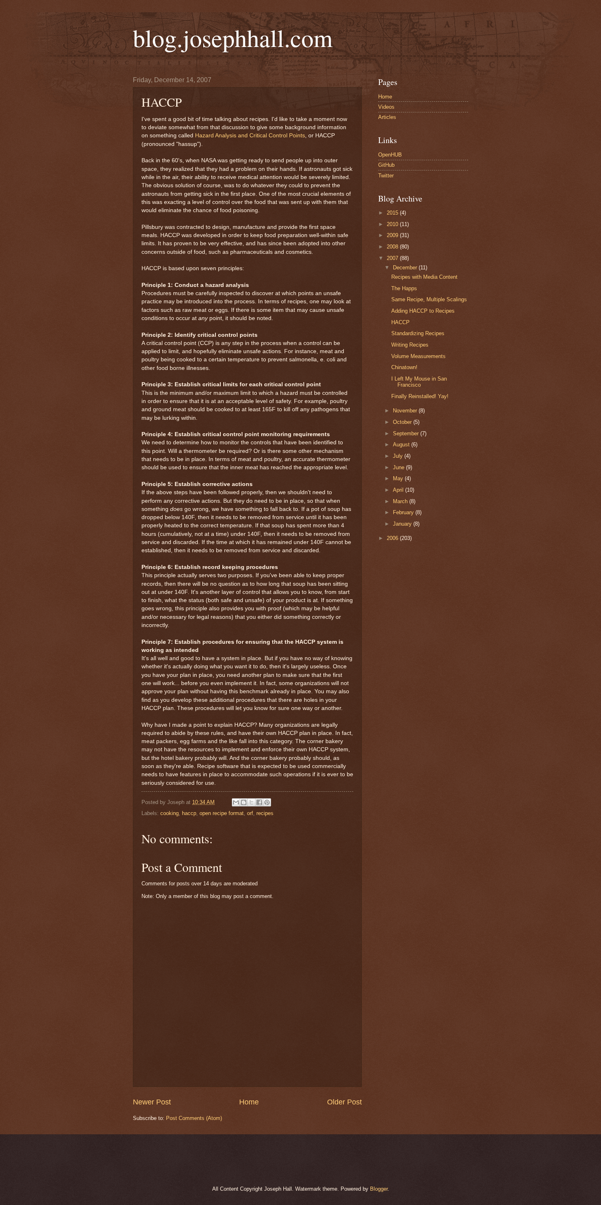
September (406, 433)
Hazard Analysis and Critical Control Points (250, 135)
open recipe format (222, 813)
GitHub (386, 165)
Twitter (386, 175)
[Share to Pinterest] (267, 802)
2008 (393, 247)
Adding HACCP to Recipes (423, 311)
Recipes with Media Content (424, 277)
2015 (393, 213)
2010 (393, 224)
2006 (393, 538)
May (399, 478)
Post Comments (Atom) (194, 1118)
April (399, 490)
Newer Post (152, 1102)
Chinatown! (404, 367)
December (406, 267)
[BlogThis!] (244, 802)
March (401, 501)
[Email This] (236, 802)
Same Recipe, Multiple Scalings (429, 299)
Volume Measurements (418, 356)
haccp (189, 813)
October (403, 422)
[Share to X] (251, 802)
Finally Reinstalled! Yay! (420, 396)
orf (250, 813)
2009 (393, 235)
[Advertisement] (226, 1159)
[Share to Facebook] (259, 802)
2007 (393, 258)
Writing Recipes (409, 345)
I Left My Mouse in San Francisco (419, 382)
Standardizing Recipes (417, 333)
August (402, 444)
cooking (169, 813)
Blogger (379, 1189)
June (399, 467)
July (398, 456)
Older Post (344, 1102)
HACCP (400, 322)
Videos (386, 107)
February (404, 512)
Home (249, 1102)
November (406, 411)
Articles (387, 117)
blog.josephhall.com (233, 37)
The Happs (404, 288)
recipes (265, 813)
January (403, 524)
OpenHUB (390, 155)
